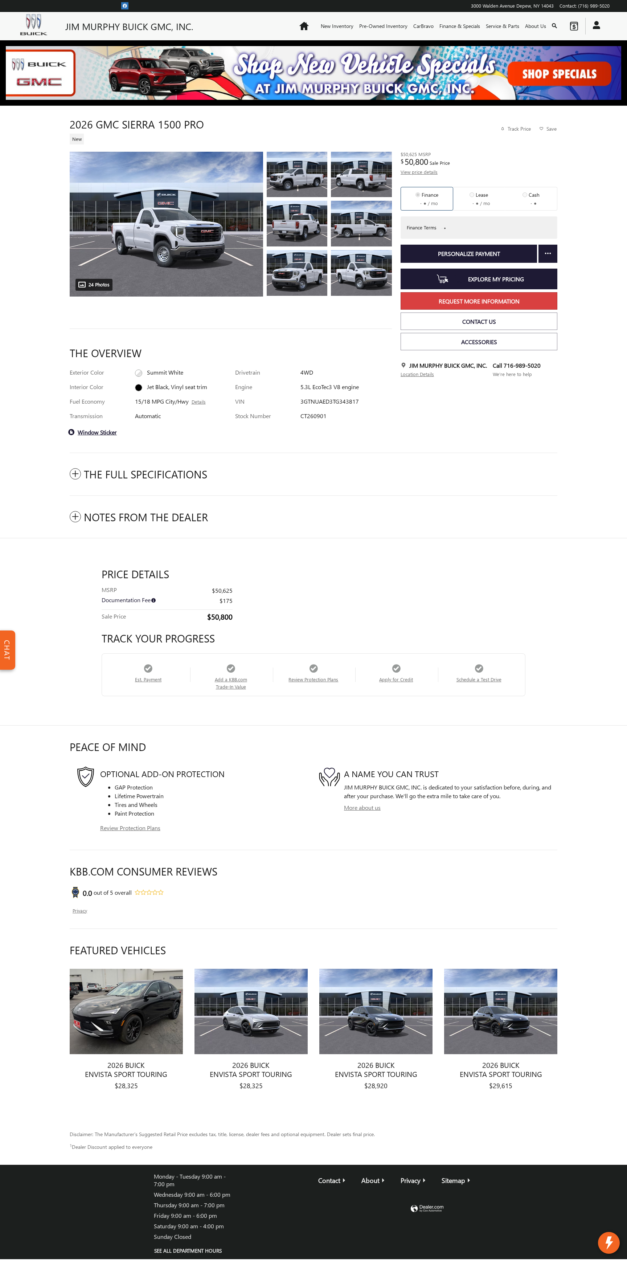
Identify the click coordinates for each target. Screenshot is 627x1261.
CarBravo (423, 26)
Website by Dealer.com (427, 1209)
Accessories (479, 342)
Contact (329, 1180)
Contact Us (479, 321)
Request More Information (479, 301)
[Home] (35, 26)
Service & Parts (502, 26)
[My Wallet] (574, 26)
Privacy (80, 910)
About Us (535, 26)
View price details (419, 172)
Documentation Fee (126, 600)
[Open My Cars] (594, 26)
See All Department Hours (188, 1251)
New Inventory (337, 26)
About (370, 1180)
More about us (362, 807)
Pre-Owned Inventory (383, 26)
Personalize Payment (469, 253)
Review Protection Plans (130, 828)
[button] (226, 138)
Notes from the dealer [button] (146, 517)
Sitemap (453, 1180)
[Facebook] (124, 5)
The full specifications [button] (145, 474)
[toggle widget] (609, 1243)
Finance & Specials (459, 26)
